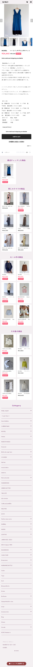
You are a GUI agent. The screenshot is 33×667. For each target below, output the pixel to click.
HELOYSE (4, 509)
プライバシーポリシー (8, 641)
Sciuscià (3, 447)
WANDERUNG (5, 483)
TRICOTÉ (4, 493)
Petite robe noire (6, 519)
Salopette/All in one (7, 601)
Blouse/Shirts (5, 586)
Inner (2, 606)
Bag (2, 617)
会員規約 (5, 647)
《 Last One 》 (5, 416)
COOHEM (4, 457)
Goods (3, 627)
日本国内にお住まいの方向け (16, 141)
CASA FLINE (4, 555)
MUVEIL (3, 431)
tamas (3, 436)
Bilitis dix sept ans (6, 452)
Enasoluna (4, 560)
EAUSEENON (5, 550)
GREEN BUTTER (5, 488)
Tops (2, 576)
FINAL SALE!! (5, 411)
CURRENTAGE (5, 426)
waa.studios (5, 467)
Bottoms (4, 596)
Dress (3, 591)
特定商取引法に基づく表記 (9, 644)
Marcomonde (5, 478)
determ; (3, 472)
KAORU (3, 529)
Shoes (3, 622)
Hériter (3, 462)
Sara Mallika (5, 421)
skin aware (4, 498)
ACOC (3, 514)
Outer (3, 570)
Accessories (5, 612)
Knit (2, 581)
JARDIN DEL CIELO (6, 539)
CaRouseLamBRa (6, 503)
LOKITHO (4, 534)
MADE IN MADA (5, 441)
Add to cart (16, 136)
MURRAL (3, 524)
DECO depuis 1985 (6, 545)
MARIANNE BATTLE (6, 565)
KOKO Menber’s (6, 632)
